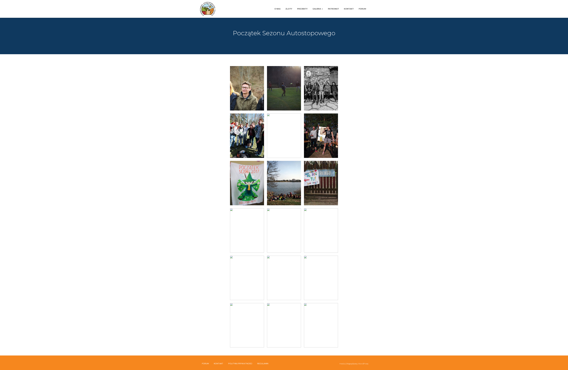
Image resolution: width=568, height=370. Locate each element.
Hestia (342, 363)
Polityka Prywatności (240, 363)
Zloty (288, 9)
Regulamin (262, 363)
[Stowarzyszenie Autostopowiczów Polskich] (208, 8)
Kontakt (349, 9)
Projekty (302, 9)
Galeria (317, 9)
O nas (277, 9)
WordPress (363, 363)
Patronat (333, 9)
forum (362, 9)
